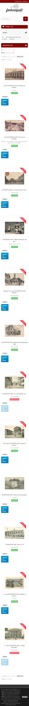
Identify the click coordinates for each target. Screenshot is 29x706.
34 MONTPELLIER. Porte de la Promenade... (15, 495)
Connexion (25, 1)
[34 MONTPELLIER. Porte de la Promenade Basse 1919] (14, 483)
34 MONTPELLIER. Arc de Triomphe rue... (14, 394)
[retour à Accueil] (2, 37)
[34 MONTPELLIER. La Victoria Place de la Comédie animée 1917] (14, 178)
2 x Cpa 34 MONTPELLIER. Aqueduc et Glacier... (14, 595)
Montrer (3, 52)
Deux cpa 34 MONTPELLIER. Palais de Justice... (14, 444)
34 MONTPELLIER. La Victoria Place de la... (14, 190)
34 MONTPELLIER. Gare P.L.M (14, 544)
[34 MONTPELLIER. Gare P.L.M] (14, 533)
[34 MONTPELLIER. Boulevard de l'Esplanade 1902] (14, 330)
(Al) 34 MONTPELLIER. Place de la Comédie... (14, 138)
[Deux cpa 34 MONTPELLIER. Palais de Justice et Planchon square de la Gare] (14, 431)
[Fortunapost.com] (14, 8)
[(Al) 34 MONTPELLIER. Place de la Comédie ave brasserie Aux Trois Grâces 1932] (14, 125)
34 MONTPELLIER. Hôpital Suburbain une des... (14, 240)
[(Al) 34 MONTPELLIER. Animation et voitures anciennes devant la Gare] (14, 74)
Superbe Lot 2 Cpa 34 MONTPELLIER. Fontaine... (14, 292)
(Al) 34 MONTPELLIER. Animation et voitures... (14, 86)
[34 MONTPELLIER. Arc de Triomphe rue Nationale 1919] (14, 382)
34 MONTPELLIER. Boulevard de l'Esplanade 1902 (14, 343)
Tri (1, 49)
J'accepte (24, 697)
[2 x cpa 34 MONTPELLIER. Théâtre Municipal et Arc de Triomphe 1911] (14, 634)
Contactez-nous (18, 1)
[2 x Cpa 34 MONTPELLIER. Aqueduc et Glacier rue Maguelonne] (14, 582)
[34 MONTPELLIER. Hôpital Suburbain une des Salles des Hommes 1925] (14, 228)
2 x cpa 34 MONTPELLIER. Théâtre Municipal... (14, 646)
